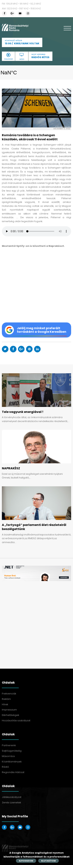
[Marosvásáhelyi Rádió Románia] (15, 27)
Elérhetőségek (10, 715)
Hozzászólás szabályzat (16, 720)
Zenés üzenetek (11, 802)
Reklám (6, 699)
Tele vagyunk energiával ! (22, 412)
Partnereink (9, 745)
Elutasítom (48, 860)
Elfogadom (26, 860)
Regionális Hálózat (13, 772)
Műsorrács (8, 756)
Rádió (5, 766)
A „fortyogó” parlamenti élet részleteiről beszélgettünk (34, 527)
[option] (36, 573)
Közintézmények (12, 761)
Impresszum (9, 709)
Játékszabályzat (11, 797)
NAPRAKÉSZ (11, 468)
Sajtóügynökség (12, 750)
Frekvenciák (9, 693)
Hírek (5, 704)
